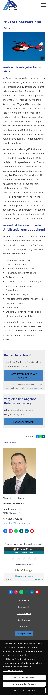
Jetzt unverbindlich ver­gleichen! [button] (24, 375)
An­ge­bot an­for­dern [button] (24, 421)
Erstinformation (24, 613)
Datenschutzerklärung (35, 388)
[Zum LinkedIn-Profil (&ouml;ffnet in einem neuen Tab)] (27, 531)
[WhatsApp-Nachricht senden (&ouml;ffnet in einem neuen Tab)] (16, 531)
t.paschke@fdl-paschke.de (17, 522)
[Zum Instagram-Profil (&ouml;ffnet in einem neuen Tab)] (11, 531)
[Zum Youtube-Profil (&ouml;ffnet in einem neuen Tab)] (32, 531)
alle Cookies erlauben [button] (24, 677)
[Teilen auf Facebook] (37, 436)
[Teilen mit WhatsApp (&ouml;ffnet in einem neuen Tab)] (40, 436)
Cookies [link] (24, 626)
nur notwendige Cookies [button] (24, 684)
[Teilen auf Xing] (43, 436)
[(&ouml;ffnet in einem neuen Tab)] (24, 580)
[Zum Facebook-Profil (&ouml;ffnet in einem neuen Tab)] (5, 531)
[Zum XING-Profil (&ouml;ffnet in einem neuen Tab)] (21, 531)
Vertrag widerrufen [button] (24, 634)
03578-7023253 (14, 518)
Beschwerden (24, 620)
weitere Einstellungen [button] (24, 690)
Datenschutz (24, 607)
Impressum (24, 600)
